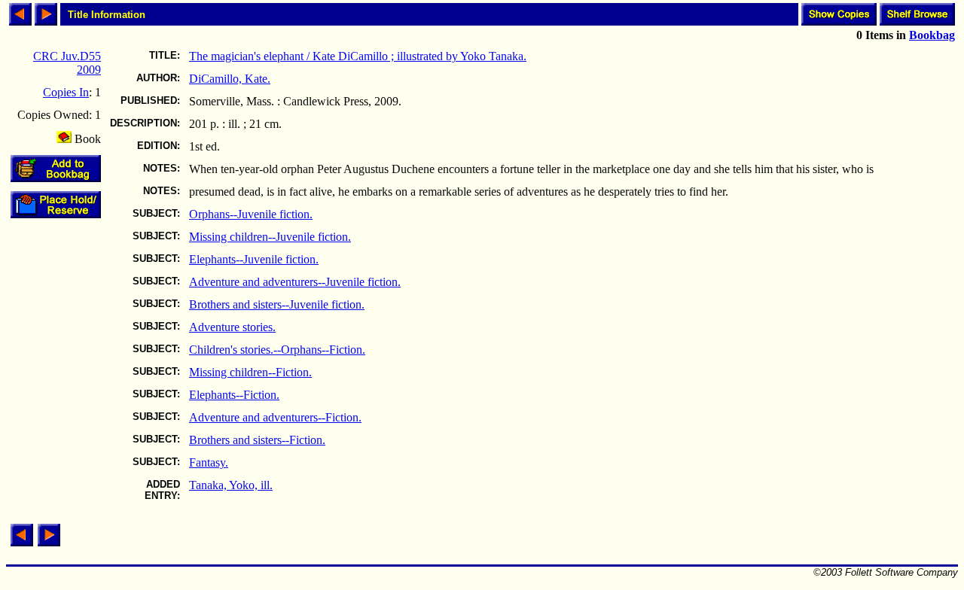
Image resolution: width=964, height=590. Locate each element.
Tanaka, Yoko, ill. (231, 485)
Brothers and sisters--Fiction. (257, 439)
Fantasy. (208, 462)
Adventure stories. (232, 327)
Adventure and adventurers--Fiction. (275, 417)
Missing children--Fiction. (250, 372)
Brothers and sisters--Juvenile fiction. (277, 304)
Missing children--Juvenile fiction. (270, 236)
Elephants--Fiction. (234, 394)
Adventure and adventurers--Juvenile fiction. (295, 281)
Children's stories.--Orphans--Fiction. (277, 349)
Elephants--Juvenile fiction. (254, 259)
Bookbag (932, 35)
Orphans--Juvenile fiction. (251, 214)
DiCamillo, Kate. (229, 78)
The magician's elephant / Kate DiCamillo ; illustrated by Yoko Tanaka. (357, 56)
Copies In (66, 92)
